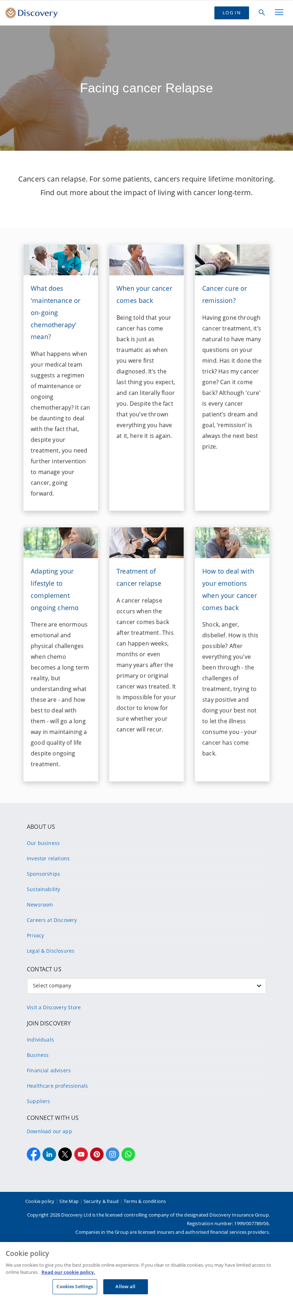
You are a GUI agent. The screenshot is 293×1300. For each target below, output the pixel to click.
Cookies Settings (74, 1286)
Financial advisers (49, 1070)
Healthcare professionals (57, 1085)
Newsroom (40, 904)
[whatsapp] (128, 1154)
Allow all (125, 1286)
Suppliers (38, 1101)
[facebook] (33, 1154)
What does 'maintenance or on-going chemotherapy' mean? (56, 312)
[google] (81, 1154)
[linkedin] (49, 1154)
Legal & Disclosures (50, 950)
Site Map (68, 1201)
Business (38, 1055)
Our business (43, 843)
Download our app (49, 1131)
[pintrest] (97, 1154)
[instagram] (112, 1154)
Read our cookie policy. (68, 1272)
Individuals (40, 1039)
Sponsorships (43, 873)
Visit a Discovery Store (54, 1007)
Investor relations (48, 858)
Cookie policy (39, 1201)
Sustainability (43, 889)
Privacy (35, 935)
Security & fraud (101, 1201)
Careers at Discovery (52, 920)
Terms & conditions (145, 1201)
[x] (65, 1154)
